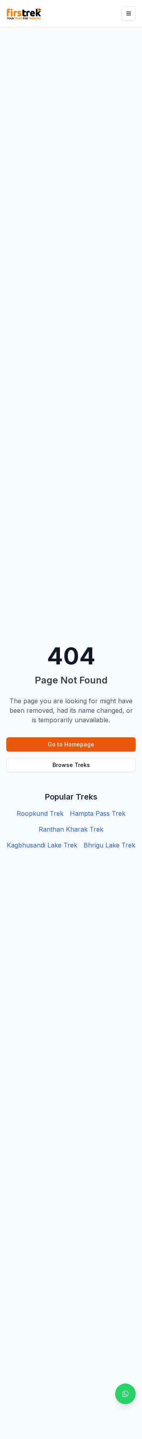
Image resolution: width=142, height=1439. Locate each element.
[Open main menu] (128, 13)
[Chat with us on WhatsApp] (125, 1394)
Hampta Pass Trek (97, 813)
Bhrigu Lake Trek (109, 845)
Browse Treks (71, 764)
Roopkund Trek (40, 813)
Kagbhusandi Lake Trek (42, 845)
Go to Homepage (71, 744)
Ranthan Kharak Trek (71, 829)
